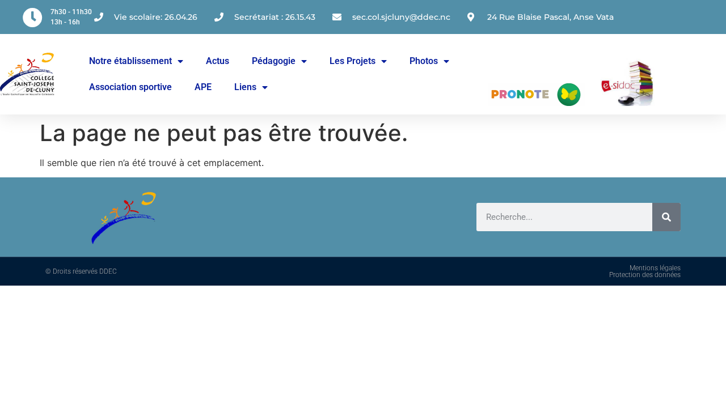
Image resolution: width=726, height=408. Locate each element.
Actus (217, 61)
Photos (424, 61)
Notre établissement (130, 61)
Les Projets (352, 61)
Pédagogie (274, 61)
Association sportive (130, 87)
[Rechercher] (666, 217)
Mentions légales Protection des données (645, 271)
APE (203, 87)
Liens (245, 87)
